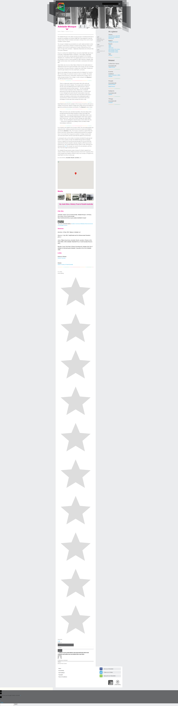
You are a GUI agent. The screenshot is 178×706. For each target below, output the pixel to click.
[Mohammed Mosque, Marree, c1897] (75, 200)
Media (80, 27)
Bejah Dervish (111, 86)
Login (59, 641)
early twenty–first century (114, 49)
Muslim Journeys (62, 258)
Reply (2, 702)
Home (59, 31)
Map (84, 27)
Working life (111, 38)
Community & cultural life (114, 35)
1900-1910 (110, 47)
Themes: (110, 34)
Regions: (110, 40)
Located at (111, 73)
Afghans (110, 94)
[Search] (119, 4)
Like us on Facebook (108, 668)
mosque (110, 55)
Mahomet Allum (112, 84)
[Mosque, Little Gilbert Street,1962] (90, 200)
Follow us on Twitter (108, 672)
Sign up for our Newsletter (110, 675)
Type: (109, 54)
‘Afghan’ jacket (111, 67)
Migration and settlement (114, 37)
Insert (16, 704)
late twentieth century (113, 50)
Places (62, 31)
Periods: (110, 43)
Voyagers (110, 102)
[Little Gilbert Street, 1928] (68, 200)
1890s (109, 46)
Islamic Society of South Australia (65, 264)
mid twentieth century (113, 51)
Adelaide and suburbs (113, 41)
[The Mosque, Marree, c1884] (61, 200)
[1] (65, 146)
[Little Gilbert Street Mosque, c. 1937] (83, 200)
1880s (109, 45)
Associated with (112, 65)
